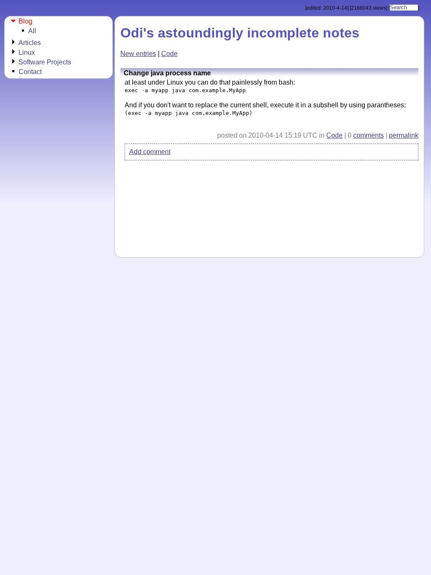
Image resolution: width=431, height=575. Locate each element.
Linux (27, 52)
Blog (25, 21)
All (32, 31)
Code (169, 53)
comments (368, 135)
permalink (403, 135)
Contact (30, 71)
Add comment (149, 151)
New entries (138, 53)
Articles (30, 42)
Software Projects (45, 62)
